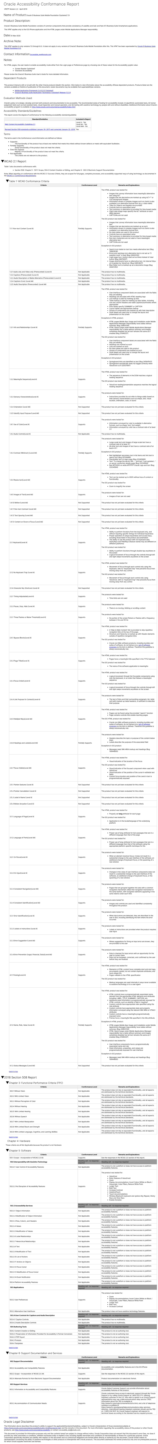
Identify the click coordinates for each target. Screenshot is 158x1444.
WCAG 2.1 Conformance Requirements (21, 176)
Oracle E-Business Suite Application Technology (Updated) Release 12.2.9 (43, 92)
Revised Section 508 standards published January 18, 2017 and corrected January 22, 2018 (40, 129)
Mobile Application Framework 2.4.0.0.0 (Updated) (34, 90)
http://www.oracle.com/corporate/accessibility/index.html (53, 107)
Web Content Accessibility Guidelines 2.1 (20, 124)
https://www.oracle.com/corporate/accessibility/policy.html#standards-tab (32, 1428)
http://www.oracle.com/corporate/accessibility (32, 1430)
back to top (13, 1071)
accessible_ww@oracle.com (40, 54)
